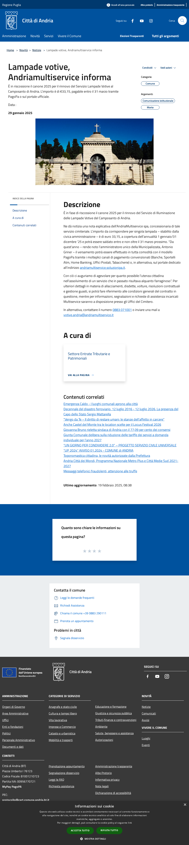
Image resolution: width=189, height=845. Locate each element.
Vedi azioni (166, 68)
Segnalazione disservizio (64, 773)
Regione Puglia (11, 5)
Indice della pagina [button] (23, 198)
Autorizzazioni (104, 740)
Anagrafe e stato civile (63, 707)
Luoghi (146, 738)
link (130, 822)
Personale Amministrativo (18, 740)
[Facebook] (131, 20)
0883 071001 (122, 309)
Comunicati (149, 713)
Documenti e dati (13, 746)
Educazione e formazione (110, 706)
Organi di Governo (13, 707)
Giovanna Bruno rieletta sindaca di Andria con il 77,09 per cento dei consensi (116, 429)
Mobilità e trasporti (61, 740)
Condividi (147, 68)
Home (10, 50)
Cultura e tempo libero (63, 713)
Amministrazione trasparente (113, 766)
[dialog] (94, 823)
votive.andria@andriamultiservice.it (88, 314)
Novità (23, 50)
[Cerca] (182, 20)
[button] (94, 839)
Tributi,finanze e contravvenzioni (115, 720)
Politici (6, 733)
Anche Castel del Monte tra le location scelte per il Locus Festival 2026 (112, 424)
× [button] (184, 804)
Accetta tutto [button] (80, 830)
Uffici (5, 720)
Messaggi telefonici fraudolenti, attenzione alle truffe (100, 471)
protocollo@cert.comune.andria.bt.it (25, 800)
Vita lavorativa (58, 720)
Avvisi (145, 720)
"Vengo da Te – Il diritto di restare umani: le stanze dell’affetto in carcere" (113, 419)
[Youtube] (140, 20)
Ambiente (101, 726)
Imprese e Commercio (62, 726)
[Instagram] (149, 20)
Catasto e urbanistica (62, 733)
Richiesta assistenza (61, 786)
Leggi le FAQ (56, 779)
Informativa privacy (107, 779)
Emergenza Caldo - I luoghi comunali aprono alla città (100, 403)
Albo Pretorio (103, 773)
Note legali (102, 786)
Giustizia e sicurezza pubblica (113, 713)
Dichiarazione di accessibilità (113, 793)
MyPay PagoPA (12, 786)
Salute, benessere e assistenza (114, 733)
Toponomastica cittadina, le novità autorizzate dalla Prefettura (106, 455)
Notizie (36, 50)
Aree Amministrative (15, 713)
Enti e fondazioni (12, 726)
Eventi (146, 745)
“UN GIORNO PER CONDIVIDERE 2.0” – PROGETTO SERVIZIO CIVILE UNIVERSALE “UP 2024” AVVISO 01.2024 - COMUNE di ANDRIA (119, 448)
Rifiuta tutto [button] (109, 830)
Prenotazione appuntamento (67, 766)
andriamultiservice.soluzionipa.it (102, 267)
